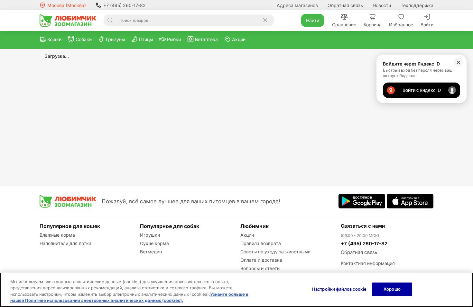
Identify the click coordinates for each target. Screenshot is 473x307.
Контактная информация (368, 263)
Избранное (401, 24)
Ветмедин (151, 251)
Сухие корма (154, 243)
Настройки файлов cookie (339, 289)
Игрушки (150, 235)
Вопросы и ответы (260, 268)
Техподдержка (417, 5)
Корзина (373, 24)
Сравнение (344, 24)
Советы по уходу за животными (275, 251)
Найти (312, 20)
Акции (247, 235)
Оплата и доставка (261, 260)
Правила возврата (260, 243)
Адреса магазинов (297, 5)
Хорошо (392, 289)
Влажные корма (57, 235)
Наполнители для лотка (65, 243)
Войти (427, 24)
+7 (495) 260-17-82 (124, 5)
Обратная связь (345, 5)
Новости (382, 5)
